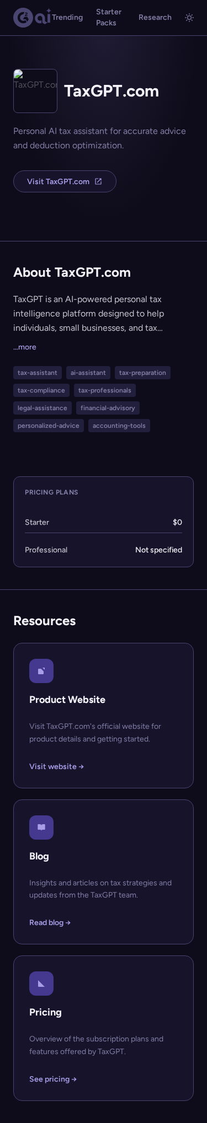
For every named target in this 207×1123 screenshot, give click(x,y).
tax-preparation (142, 373)
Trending (67, 17)
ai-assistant (88, 373)
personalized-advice (48, 425)
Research (155, 17)
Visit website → (56, 766)
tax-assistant (37, 373)
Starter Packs (108, 17)
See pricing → (53, 1079)
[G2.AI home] (32, 18)
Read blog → (50, 922)
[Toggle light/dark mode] (189, 17)
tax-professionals (104, 390)
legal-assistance (42, 408)
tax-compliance (41, 390)
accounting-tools (119, 425)
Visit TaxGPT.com (58, 181)
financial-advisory (108, 408)
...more (24, 347)
